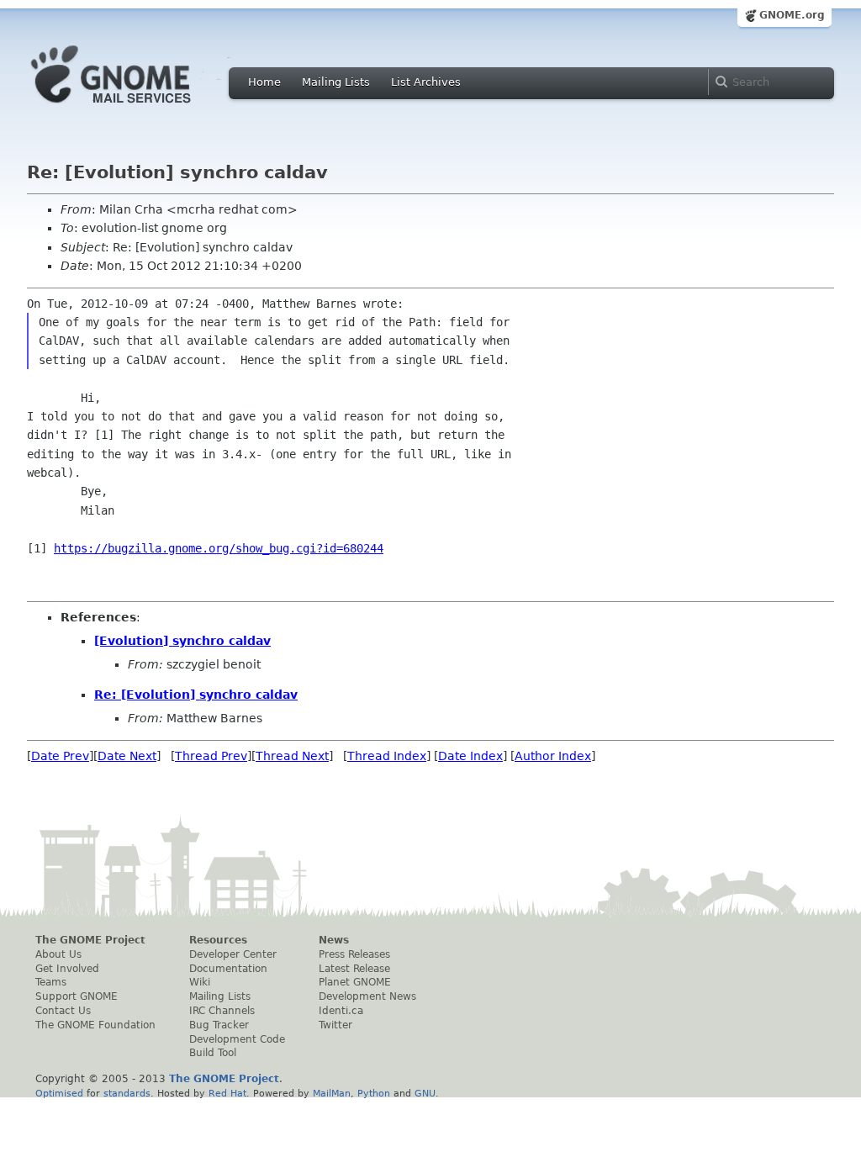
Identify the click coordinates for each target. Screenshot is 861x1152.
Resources (218, 940)
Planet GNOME (355, 982)
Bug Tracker (219, 1025)
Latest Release (354, 969)
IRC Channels (222, 1011)
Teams (50, 982)
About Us (58, 954)
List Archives (426, 82)
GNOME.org (792, 15)
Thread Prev (211, 756)
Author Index (553, 756)
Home (264, 82)
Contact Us (63, 1011)
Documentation (228, 969)
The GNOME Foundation (95, 1025)
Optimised (59, 1093)
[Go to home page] (136, 108)
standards (127, 1093)
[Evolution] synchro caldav (182, 640)
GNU (425, 1093)
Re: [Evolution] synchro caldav (196, 694)
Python (373, 1093)
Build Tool (212, 1053)
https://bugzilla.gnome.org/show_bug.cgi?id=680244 (218, 548)
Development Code (237, 1039)
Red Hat (227, 1093)
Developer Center (233, 954)
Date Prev (60, 756)
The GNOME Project (90, 940)
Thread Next (292, 756)
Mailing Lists (336, 82)
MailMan (332, 1093)
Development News (367, 996)
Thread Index (386, 756)
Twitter (335, 1025)
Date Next (127, 756)
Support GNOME (76, 996)
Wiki (199, 982)
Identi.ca (341, 1011)
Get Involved (67, 969)
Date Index (470, 756)
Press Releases (354, 954)
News (334, 940)
